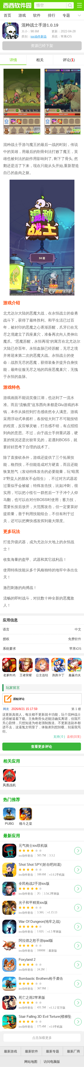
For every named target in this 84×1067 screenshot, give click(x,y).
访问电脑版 (52, 1061)
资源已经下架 (42, 46)
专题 (66, 15)
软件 (37, 15)
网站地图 (30, 1061)
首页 (7, 15)
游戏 (22, 15)
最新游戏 (10, 1051)
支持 (59, 736)
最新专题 (52, 1051)
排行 (51, 15)
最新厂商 (73, 1051)
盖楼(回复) (74, 736)
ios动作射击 (39, 36)
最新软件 (31, 1051)
